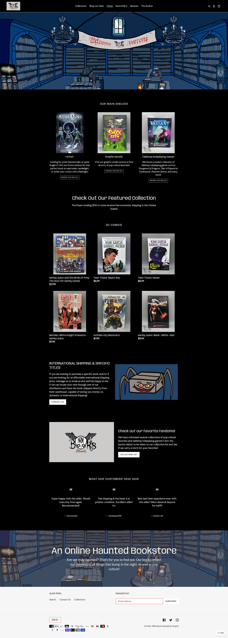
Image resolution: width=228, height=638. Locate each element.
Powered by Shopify (170, 626)
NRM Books (157, 626)
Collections (79, 599)
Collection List (128, 455)
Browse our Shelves (114, 171)
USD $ (54, 619)
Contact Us (58, 402)
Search (52, 599)
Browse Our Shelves (69, 177)
